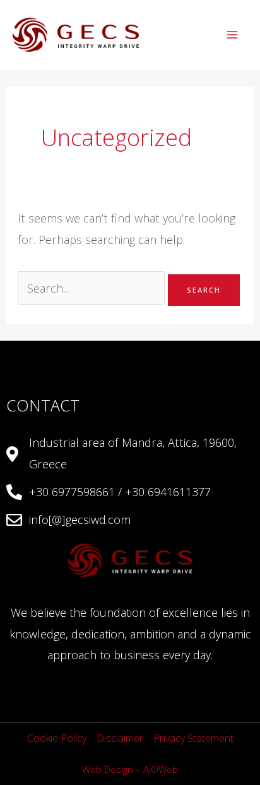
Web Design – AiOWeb (130, 769)
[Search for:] (93, 288)
